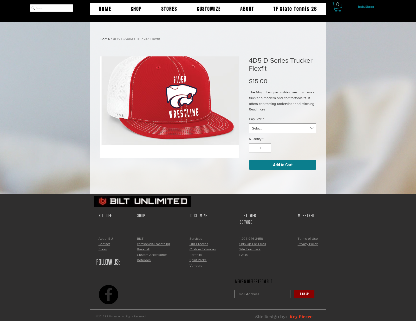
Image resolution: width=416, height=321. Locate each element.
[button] (136, 9)
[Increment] (267, 148)
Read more (257, 109)
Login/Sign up (366, 7)
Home (105, 39)
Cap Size (256, 119)
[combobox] (282, 128)
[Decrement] (253, 148)
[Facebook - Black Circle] (108, 294)
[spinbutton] (260, 148)
